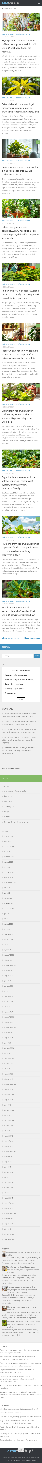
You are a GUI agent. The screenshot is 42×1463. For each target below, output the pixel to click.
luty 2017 (7, 1193)
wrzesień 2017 (9, 1157)
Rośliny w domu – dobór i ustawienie (16, 34)
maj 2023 (7, 919)
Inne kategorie (9, 806)
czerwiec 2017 (9, 1172)
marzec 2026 (8, 862)
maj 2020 (7, 1053)
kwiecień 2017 (9, 1182)
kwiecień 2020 (9, 1058)
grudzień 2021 (9, 955)
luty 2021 (7, 1007)
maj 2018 (7, 1115)
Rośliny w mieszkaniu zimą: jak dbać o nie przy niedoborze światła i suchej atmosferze (21, 171)
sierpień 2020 (8, 1038)
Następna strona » (32, 638)
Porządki (7, 812)
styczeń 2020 (8, 1074)
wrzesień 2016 (9, 1219)
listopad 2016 (8, 1208)
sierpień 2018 (8, 1100)
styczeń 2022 (8, 950)
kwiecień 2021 (9, 996)
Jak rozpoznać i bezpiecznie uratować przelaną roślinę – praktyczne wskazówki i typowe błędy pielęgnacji (19, 740)
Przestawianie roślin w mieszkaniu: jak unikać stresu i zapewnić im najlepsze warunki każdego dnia (20, 354)
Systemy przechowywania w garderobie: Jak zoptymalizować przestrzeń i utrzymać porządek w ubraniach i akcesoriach (18, 1379)
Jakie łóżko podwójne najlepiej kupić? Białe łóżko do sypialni (20, 1417)
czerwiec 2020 (9, 1048)
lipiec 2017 (7, 1167)
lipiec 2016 (7, 1229)
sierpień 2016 (8, 1224)
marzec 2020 (8, 1064)
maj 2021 (7, 991)
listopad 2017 (8, 1146)
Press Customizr (32, 1460)
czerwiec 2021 (9, 986)
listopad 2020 (8, 1022)
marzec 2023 (8, 924)
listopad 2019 (8, 1079)
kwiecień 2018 (9, 1120)
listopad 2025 (8, 877)
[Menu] (39, 3)
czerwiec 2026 (9, 846)
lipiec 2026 (7, 841)
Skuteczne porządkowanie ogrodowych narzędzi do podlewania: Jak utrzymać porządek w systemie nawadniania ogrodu (21, 1394)
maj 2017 (7, 1177)
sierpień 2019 (8, 1089)
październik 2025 (10, 883)
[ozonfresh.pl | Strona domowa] (14, 3)
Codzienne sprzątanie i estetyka (15, 791)
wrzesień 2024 (9, 903)
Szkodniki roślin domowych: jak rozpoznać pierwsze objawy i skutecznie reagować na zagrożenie (20, 108)
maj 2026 (7, 852)
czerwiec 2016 (9, 1234)
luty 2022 (7, 945)
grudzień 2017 (9, 1141)
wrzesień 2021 (9, 971)
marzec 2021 (8, 1002)
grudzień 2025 (9, 872)
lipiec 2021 (7, 981)
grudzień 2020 (9, 1017)
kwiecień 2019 (9, 1095)
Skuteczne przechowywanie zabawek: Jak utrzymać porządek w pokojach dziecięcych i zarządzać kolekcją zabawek (22, 1289)
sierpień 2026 (8, 836)
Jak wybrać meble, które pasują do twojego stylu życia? (19, 1409)
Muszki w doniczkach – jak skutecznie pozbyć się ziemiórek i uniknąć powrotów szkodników (19, 611)
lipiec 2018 (7, 1105)
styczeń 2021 (8, 1012)
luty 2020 (7, 1069)
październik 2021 (10, 965)
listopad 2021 (8, 960)
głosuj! (21, 699)
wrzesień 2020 (9, 1033)
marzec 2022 (8, 940)
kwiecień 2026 (9, 857)
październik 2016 (10, 1213)
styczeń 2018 (8, 1136)
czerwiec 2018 (9, 1110)
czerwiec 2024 (9, 908)
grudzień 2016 (9, 1203)
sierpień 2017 (8, 1162)
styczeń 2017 (8, 1198)
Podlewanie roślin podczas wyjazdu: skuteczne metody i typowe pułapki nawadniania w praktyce (20, 294)
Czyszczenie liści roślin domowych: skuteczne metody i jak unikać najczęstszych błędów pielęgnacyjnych (18, 750)
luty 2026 (7, 867)
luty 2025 (7, 893)
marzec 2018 (8, 1126)
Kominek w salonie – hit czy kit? (11, 1413)
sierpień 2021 (8, 976)
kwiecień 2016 (9, 1239)
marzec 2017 (8, 1188)
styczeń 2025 (8, 898)
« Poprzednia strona (10, 638)
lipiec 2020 (7, 1043)
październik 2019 (10, 1084)
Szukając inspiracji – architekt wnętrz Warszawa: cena (18, 1440)
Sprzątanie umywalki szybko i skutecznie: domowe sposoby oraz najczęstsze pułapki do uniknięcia (23, 1269)
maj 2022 (7, 929)
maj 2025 (7, 888)
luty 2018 (7, 1131)
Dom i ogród (8, 796)
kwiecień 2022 (9, 934)
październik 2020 (10, 1027)
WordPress (16, 1460)
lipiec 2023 (7, 914)
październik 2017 (10, 1151)
